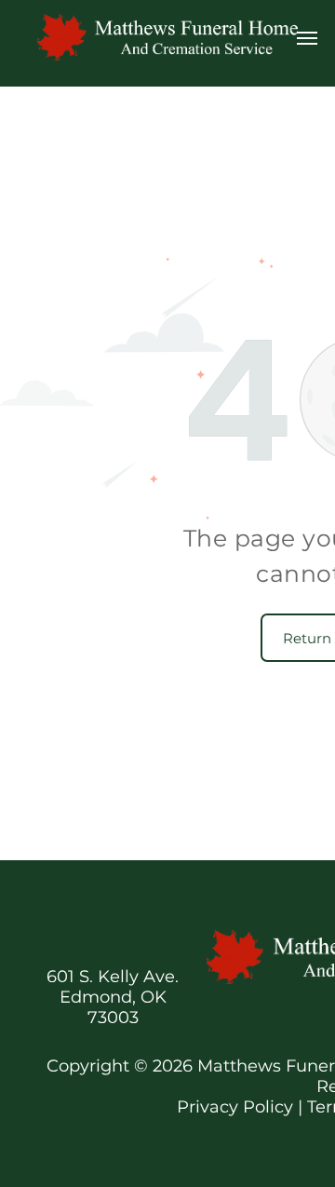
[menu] (307, 38)
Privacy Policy (235, 1107)
